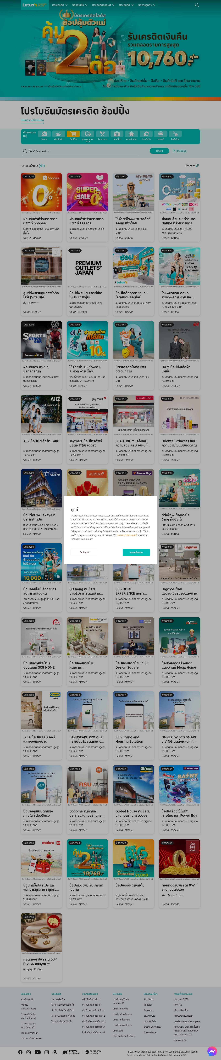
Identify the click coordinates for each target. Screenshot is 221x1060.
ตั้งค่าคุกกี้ (84, 552)
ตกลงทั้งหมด (136, 552)
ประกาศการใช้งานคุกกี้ (127, 535)
